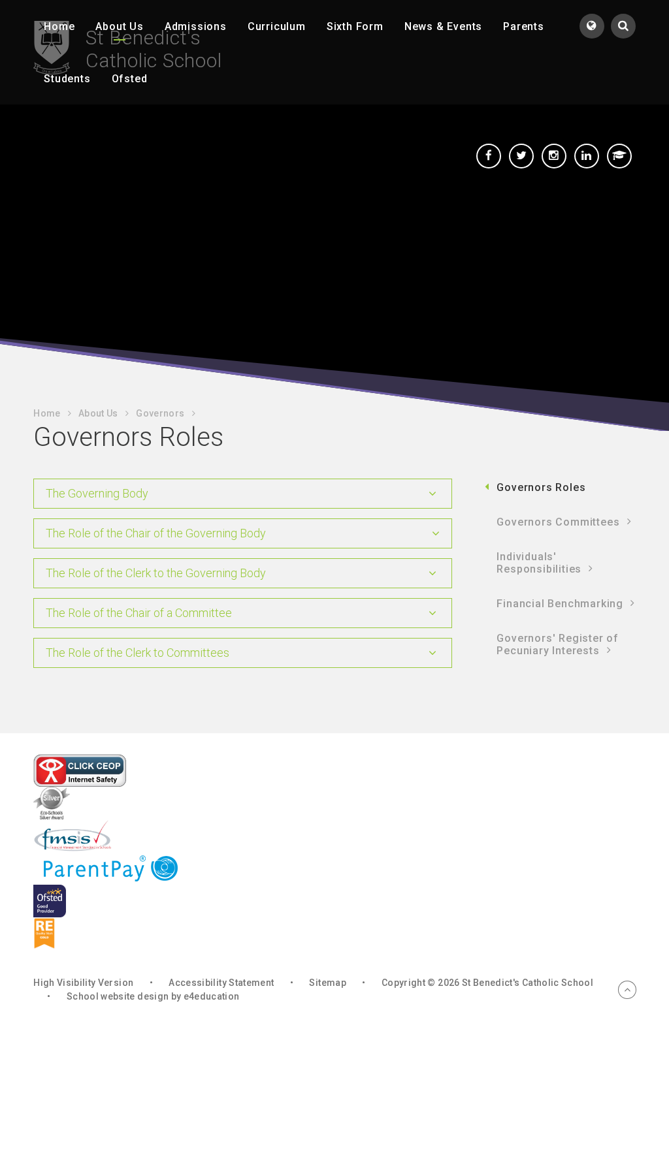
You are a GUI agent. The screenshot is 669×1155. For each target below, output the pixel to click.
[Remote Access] (619, 156)
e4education (212, 996)
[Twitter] (521, 156)
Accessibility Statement (221, 982)
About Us (98, 413)
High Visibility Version (83, 982)
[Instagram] (554, 156)
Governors (160, 413)
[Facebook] (488, 156)
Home (46, 413)
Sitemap (327, 982)
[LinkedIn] (586, 156)
